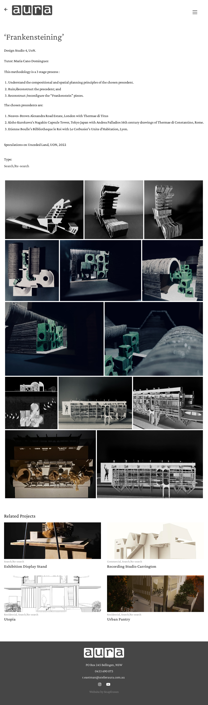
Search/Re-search (16, 166)
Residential (10, 614)
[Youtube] (108, 684)
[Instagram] (99, 684)
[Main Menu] (195, 11)
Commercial (114, 561)
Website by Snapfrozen (104, 691)
